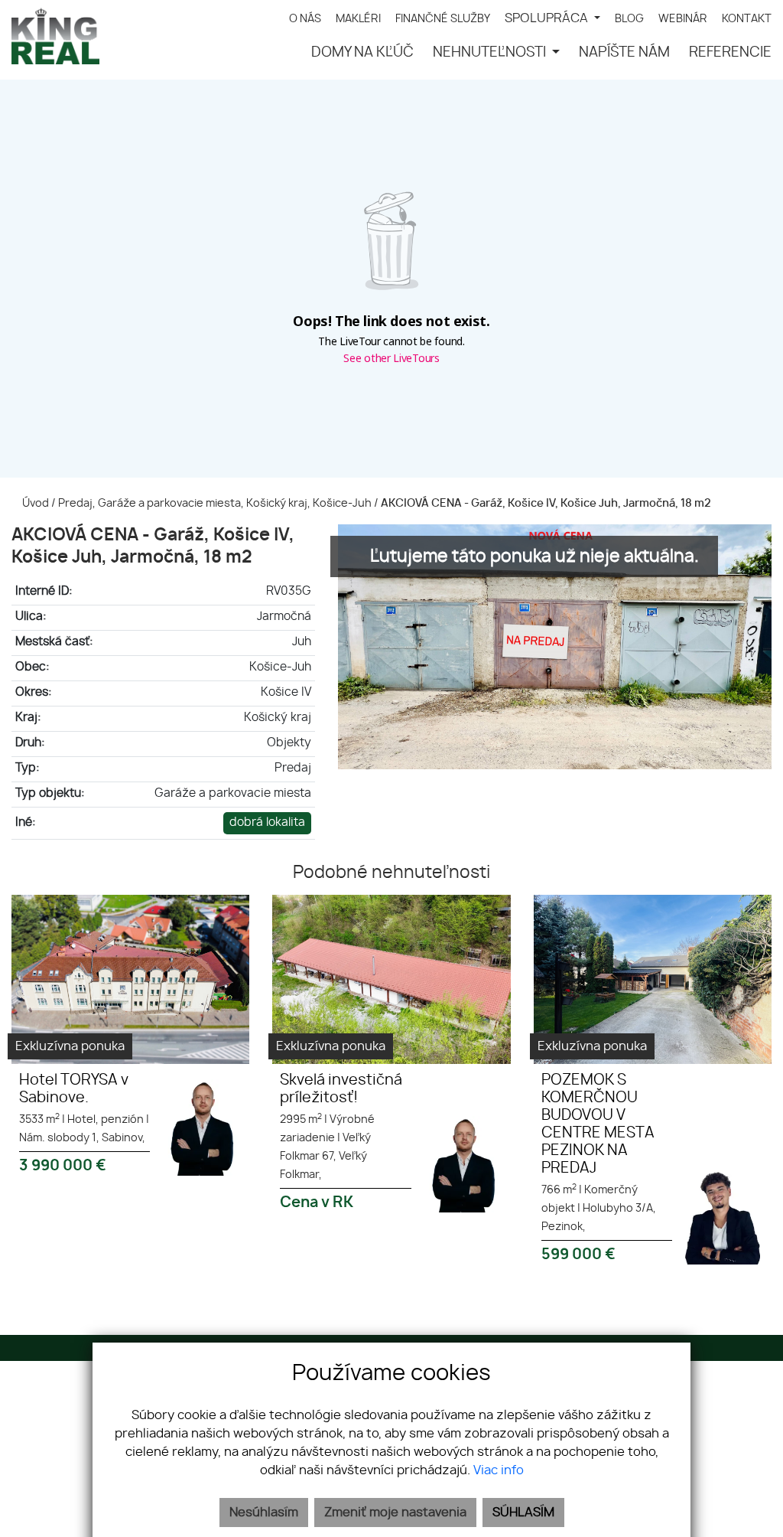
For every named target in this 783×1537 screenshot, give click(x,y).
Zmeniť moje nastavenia (395, 1512)
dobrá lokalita (267, 822)
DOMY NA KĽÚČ (362, 53)
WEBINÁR (682, 18)
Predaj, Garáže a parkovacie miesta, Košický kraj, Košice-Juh (216, 503)
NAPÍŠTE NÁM (624, 53)
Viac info (498, 1470)
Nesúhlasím (263, 1512)
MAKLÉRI (358, 18)
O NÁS (305, 18)
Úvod (34, 503)
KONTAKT (747, 18)
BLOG (629, 18)
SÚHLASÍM (523, 1512)
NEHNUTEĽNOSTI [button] (491, 53)
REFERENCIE (730, 53)
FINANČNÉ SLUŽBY (442, 18)
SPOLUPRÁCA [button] (548, 18)
